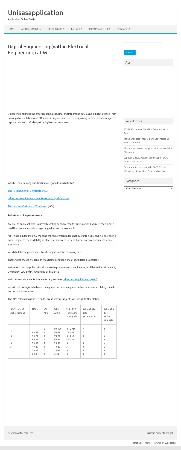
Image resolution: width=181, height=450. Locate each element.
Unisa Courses (56, 29)
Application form (31, 29)
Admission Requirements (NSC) (80, 279)
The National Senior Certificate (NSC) (28, 190)
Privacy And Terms (99, 29)
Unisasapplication (35, 12)
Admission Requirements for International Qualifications (38, 198)
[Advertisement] (62, 83)
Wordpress (170, 443)
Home (11, 29)
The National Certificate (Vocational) (27, 206)
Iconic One (137, 443)
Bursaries (76, 29)
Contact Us (123, 29)
